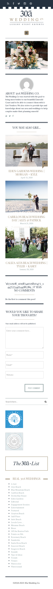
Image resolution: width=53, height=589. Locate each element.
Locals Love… (17, 522)
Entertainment (17, 507)
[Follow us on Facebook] (13, 3)
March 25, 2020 (26, 223)
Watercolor (16, 563)
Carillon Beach (17, 492)
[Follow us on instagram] (25, 3)
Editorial (15, 501)
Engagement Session (20, 504)
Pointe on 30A (17, 534)
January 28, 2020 (26, 269)
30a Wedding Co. (27, 93)
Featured (15, 510)
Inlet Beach (16, 519)
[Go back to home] (26, 16)
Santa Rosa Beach (19, 543)
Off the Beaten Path (20, 531)
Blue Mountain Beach (20, 489)
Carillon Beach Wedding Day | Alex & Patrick (26, 218)
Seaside (14, 551)
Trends (14, 557)
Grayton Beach (17, 513)
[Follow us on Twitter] (19, 3)
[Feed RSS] (8, 3)
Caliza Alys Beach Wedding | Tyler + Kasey (26, 264)
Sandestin (15, 540)
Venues (14, 560)
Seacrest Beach (18, 546)
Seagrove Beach (18, 549)
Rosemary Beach (18, 537)
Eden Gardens (17, 498)
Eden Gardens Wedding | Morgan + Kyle (27, 172)
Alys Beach (16, 487)
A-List (14, 484)
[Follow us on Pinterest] (30, 3)
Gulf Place (15, 516)
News (13, 528)
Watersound (16, 566)
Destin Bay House (19, 495)
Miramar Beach (17, 525)
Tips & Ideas (16, 554)
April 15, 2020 (27, 177)
